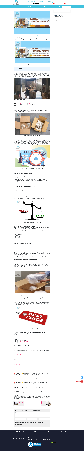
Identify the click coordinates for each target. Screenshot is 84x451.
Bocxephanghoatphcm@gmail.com (19, 438)
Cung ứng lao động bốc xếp (33, 439)
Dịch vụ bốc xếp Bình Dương (33, 435)
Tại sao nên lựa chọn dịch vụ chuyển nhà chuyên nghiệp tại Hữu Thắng (28, 35)
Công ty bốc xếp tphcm (58, 19)
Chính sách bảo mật (46, 435)
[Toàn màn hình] (15, 105)
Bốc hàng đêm (56, 20)
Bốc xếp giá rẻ (56, 21)
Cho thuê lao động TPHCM (58, 17)
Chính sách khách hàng (46, 439)
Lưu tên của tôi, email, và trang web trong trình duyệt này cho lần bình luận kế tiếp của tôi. (29, 422)
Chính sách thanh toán (46, 437)
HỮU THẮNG (35, 3)
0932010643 (16, 439)
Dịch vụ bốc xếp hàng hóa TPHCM (59, 16)
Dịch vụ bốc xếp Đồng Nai (32, 437)
